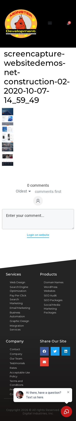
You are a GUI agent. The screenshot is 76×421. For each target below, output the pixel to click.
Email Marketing (20, 307)
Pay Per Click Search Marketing (18, 299)
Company (16, 353)
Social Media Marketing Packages (52, 308)
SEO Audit (50, 295)
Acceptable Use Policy (20, 374)
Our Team (16, 358)
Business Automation (17, 314)
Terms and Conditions (16, 382)
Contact (15, 349)
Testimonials (17, 363)
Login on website (38, 235)
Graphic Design (19, 321)
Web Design (17, 282)
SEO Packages (53, 300)
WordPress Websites (50, 288)
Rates (13, 367)
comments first (48, 191)
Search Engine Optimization (19, 288)
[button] (50, 23)
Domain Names (53, 282)
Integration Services (17, 327)
